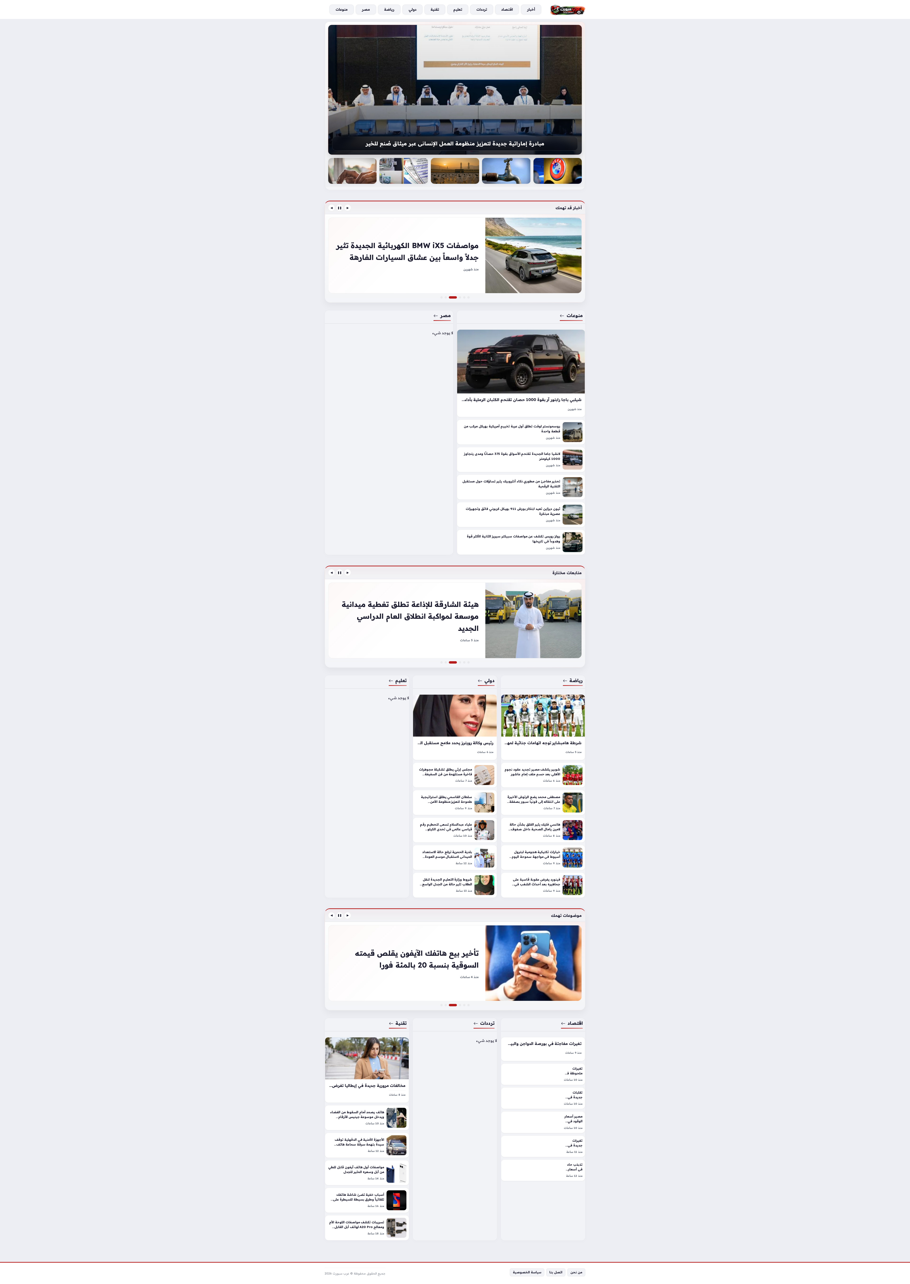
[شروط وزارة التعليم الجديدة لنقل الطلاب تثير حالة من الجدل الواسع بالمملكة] (455, 885)
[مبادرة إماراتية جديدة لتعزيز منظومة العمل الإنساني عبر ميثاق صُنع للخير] (352, 171)
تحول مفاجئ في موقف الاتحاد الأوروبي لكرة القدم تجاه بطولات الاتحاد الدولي (455, 143)
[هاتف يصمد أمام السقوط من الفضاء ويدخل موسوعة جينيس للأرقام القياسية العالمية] (367, 1117)
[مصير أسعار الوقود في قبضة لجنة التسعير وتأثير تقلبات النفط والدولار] (543, 1122)
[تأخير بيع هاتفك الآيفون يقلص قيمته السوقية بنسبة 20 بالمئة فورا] (456, 1005)
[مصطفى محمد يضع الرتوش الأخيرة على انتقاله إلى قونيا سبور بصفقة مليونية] (543, 802)
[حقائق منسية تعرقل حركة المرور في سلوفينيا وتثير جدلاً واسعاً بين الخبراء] (460, 297)
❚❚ (339, 207)
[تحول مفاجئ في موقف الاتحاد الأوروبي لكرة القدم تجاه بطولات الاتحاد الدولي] (455, 90)
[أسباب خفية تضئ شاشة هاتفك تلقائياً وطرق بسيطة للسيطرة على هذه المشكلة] (367, 1200)
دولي (490, 680)
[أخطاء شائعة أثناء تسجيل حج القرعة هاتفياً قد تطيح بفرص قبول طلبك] (506, 171)
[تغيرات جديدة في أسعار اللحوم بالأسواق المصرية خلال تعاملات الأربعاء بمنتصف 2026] (543, 1146)
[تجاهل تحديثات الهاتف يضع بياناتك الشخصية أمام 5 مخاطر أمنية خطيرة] (460, 1005)
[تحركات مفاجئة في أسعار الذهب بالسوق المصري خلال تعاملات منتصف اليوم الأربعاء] (441, 1005)
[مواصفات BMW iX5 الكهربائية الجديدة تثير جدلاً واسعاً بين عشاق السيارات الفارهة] (456, 297)
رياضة (576, 680)
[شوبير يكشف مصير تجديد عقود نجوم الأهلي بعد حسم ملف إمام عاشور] (543, 775)
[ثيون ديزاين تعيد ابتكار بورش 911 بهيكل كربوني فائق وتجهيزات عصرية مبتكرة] (521, 515)
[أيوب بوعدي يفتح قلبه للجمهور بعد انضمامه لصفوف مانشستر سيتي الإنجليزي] (468, 662)
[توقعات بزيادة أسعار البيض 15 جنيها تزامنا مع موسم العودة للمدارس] (464, 1005)
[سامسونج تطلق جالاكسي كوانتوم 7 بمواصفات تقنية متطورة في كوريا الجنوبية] (455, 963)
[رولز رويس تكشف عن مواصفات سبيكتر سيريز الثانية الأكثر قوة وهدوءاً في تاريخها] (521, 542)
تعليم (401, 680)
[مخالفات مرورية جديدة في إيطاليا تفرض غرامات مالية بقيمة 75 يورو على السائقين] (367, 1070)
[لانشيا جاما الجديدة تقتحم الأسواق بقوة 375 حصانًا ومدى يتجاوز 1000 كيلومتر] (521, 460)
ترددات (487, 1023)
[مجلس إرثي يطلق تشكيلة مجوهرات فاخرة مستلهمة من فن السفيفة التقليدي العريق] (455, 775)
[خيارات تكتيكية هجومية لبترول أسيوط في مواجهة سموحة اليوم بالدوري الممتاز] (543, 857)
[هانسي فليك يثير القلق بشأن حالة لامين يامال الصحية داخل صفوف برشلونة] (543, 830)
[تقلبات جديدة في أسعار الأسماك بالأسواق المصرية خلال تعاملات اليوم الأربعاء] (543, 1098)
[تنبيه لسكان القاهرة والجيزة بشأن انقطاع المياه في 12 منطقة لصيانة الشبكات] (557, 171)
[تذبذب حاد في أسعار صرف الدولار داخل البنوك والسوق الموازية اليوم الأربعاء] (543, 1170)
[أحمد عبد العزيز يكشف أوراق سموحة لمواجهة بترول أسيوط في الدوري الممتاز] (464, 662)
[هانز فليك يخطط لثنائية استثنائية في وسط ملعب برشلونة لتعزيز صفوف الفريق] (441, 662)
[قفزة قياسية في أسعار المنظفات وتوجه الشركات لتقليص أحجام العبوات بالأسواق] (468, 1005)
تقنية (401, 1023)
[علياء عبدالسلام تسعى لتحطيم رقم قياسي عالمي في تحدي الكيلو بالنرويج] (455, 830)
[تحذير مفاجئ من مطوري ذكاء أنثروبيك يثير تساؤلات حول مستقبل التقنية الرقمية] (521, 487)
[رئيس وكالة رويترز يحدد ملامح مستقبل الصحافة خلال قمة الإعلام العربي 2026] (455, 727)
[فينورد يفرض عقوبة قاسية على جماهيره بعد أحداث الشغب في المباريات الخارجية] (543, 885)
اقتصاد (575, 1023)
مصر (445, 315)
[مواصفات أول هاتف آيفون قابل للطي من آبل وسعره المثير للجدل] (367, 1172)
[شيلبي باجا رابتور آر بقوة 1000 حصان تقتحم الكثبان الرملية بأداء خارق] (521, 373)
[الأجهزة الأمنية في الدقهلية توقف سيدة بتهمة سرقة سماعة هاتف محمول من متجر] (367, 1145)
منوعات (575, 315)
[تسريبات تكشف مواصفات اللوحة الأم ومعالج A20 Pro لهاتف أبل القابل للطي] (367, 1227)
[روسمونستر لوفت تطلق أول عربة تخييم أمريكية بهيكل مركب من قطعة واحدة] (521, 432)
